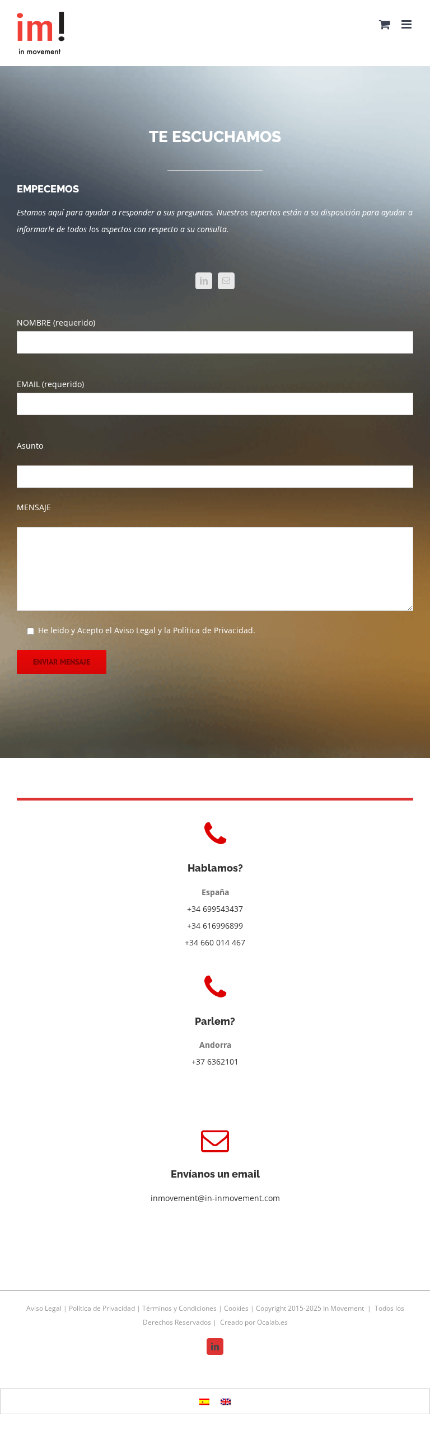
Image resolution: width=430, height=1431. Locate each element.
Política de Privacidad (103, 1308)
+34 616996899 (215, 925)
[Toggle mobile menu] (407, 24)
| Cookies (234, 1308)
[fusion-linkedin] (203, 280)
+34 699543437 (215, 908)
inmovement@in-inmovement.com (215, 1198)
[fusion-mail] (226, 280)
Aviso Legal (44, 1308)
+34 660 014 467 (215, 942)
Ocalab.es (272, 1322)
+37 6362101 (215, 1061)
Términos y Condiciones (180, 1308)
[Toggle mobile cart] (384, 24)
